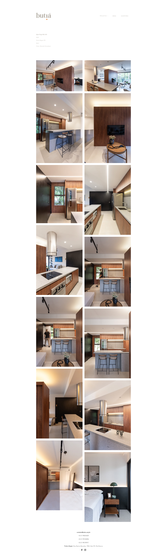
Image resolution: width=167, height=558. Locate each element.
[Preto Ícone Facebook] (82, 550)
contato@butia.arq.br (83, 532)
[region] (102, 17)
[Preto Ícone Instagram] (85, 550)
